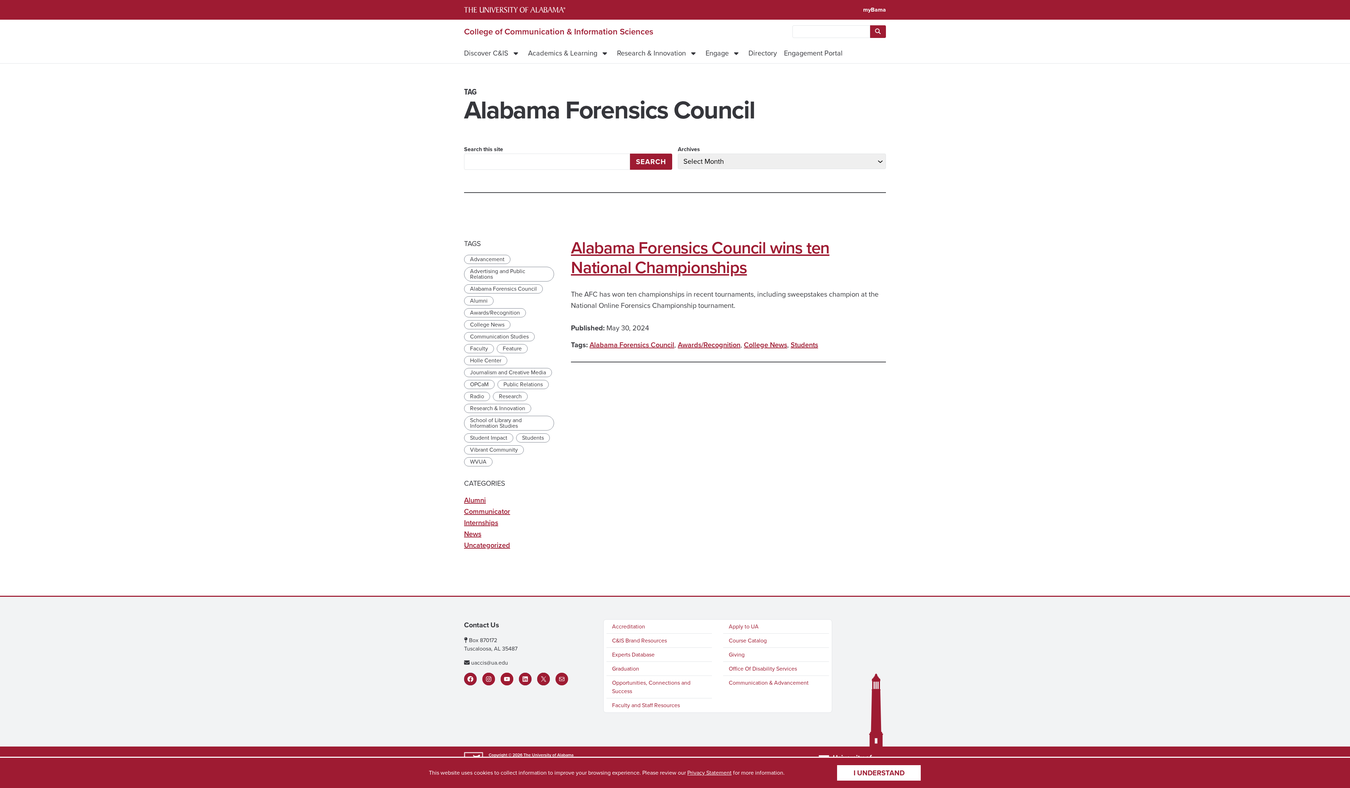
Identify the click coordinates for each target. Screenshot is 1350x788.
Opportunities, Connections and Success (651, 687)
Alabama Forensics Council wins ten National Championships (700, 257)
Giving (737, 655)
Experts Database (633, 655)
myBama (874, 10)
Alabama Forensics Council (632, 345)
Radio (477, 396)
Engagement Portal (813, 53)
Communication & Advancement (769, 683)
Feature (512, 348)
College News (765, 345)
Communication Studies (499, 336)
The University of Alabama (548, 755)
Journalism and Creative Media (508, 372)
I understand (879, 773)
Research (510, 396)
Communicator (487, 511)
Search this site (483, 149)
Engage (717, 53)
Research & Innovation (651, 53)
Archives (689, 149)
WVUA (478, 462)
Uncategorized (487, 545)
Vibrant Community (494, 450)
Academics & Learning (562, 53)
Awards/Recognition (709, 345)
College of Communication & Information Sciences (558, 31)
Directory (762, 53)
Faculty (479, 348)
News (472, 534)
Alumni (479, 301)
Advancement (487, 259)
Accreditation (628, 626)
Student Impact (488, 438)
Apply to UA (744, 626)
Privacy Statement (709, 773)
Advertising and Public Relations (497, 274)
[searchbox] (831, 31)
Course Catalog (748, 641)
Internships (481, 522)
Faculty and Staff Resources (646, 705)
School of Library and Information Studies (496, 423)
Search (651, 161)
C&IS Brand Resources (639, 641)
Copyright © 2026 (505, 755)
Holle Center (485, 360)
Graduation (625, 669)
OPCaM (479, 384)
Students (804, 345)
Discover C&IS (486, 53)
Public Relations (523, 384)
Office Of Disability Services (763, 669)
